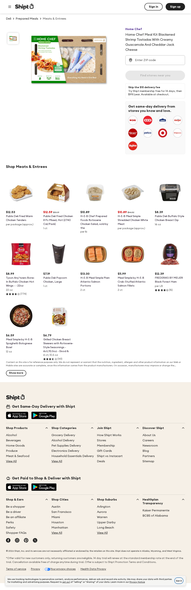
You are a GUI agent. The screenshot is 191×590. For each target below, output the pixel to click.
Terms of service (16, 569)
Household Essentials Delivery (72, 456)
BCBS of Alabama (155, 515)
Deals (101, 461)
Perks (10, 522)
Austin (55, 506)
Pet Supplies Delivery (66, 445)
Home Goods (15, 445)
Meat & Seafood (17, 456)
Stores (101, 440)
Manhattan (59, 527)
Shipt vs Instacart (110, 456)
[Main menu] (9, 6)
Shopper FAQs (16, 532)
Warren (102, 517)
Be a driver (13, 511)
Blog (146, 450)
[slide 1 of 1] (13, 38)
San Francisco (61, 511)
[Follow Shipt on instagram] (17, 540)
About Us (149, 435)
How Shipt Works (109, 435)
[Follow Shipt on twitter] (35, 540)
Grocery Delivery (63, 435)
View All (11, 461)
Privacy (35, 569)
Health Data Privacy (93, 569)
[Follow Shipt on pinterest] (26, 540)
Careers (148, 440)
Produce (12, 450)
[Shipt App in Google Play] (44, 416)
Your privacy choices (63, 569)
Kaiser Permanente (156, 510)
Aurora (102, 511)
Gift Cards (104, 450)
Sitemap (148, 461)
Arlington (103, 506)
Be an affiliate (16, 517)
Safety (10, 527)
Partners (149, 456)
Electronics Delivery (65, 450)
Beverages (13, 440)
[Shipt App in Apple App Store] (17, 416)
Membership (106, 445)
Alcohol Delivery (62, 440)
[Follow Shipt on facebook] (8, 540)
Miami (55, 517)
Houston (57, 522)
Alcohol (11, 435)
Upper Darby (106, 522)
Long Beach (105, 527)
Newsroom (150, 445)
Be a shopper (15, 506)
